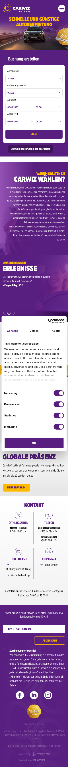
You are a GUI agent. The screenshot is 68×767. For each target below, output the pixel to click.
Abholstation (13, 70)
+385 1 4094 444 (49, 531)
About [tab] (56, 330)
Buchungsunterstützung (18, 569)
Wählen (10, 78)
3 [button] (13, 313)
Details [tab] (34, 330)
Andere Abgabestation (17, 85)
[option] (28, 281)
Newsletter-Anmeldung (49, 745)
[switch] (58, 404)
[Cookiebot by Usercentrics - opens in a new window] (48, 320)
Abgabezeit (12, 113)
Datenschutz (13, 745)
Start (34, 134)
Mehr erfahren (16, 487)
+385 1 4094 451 (49, 540)
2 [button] (9, 313)
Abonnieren (50, 640)
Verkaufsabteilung (20, 575)
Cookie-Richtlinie (28, 745)
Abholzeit (11, 99)
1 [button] (4, 313)
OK (34, 443)
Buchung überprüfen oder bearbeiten (30, 149)
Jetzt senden (51, 564)
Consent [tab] (12, 330)
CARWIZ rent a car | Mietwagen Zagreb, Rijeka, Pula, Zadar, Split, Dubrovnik (16, 8)
